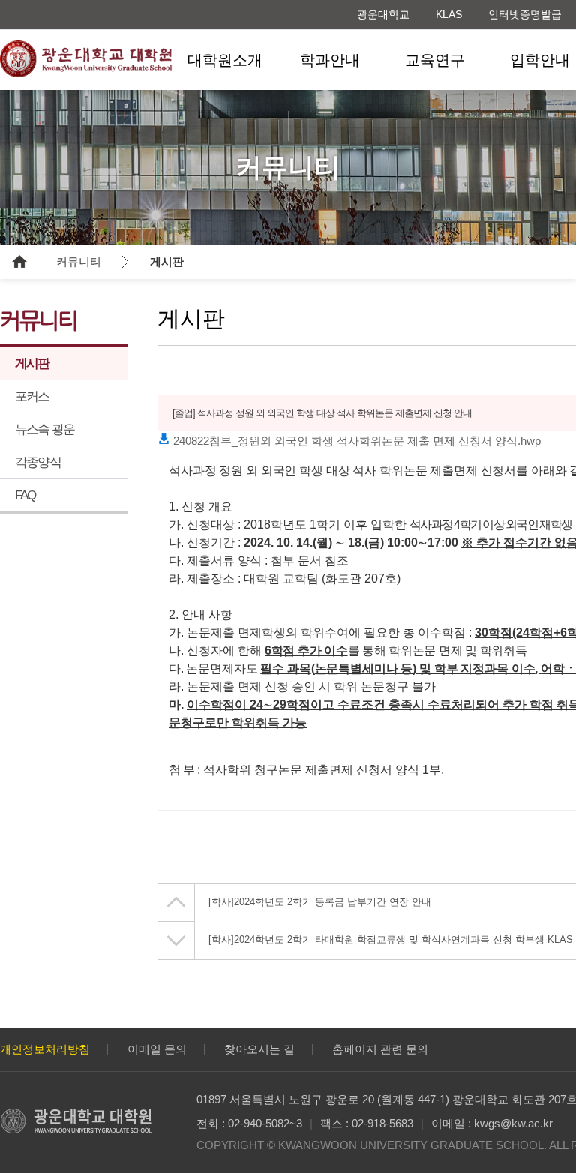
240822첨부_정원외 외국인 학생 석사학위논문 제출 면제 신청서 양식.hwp (355, 440)
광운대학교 (383, 14)
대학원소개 (225, 60)
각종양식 (38, 462)
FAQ (25, 495)
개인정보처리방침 (45, 1048)
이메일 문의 (157, 1048)
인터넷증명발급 (525, 14)
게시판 (167, 261)
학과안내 (330, 60)
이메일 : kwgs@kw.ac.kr (492, 1123)
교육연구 (435, 60)
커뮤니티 (78, 261)
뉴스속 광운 (44, 429)
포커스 (32, 396)
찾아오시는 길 (259, 1048)
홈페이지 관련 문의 (380, 1048)
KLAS (449, 14)
